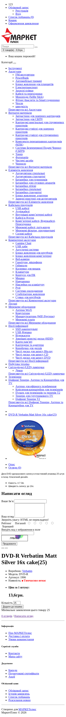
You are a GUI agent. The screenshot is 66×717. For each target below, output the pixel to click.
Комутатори (22, 313)
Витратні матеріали (20, 112)
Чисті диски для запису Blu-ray (34, 351)
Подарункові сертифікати (23, 673)
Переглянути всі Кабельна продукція (30, 236)
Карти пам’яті (23, 341)
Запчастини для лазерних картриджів (37, 115)
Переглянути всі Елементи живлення (30, 201)
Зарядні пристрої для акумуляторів (36, 198)
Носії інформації (18, 325)
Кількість (6, 602)
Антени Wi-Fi (23, 310)
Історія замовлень (19, 693)
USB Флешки (23, 332)
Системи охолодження (29, 290)
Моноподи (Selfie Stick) (29, 96)
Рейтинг (6, 523)
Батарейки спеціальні (28, 189)
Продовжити (9, 543)
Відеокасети (22, 335)
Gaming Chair (23, 243)
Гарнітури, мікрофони (28, 262)
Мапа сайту (15, 656)
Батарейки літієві (25, 185)
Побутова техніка (18, 364)
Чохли (19, 103)
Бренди (12, 670)
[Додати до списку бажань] (2, 548)
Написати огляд (23, 616)
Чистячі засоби (24, 160)
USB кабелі (22, 208)
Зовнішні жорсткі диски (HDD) (34, 338)
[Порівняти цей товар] (6, 548)
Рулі (17, 287)
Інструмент (15, 68)
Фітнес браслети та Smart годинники (37, 100)
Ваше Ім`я (7, 501)
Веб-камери (22, 259)
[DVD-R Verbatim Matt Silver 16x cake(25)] (28, 458)
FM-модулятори (24, 74)
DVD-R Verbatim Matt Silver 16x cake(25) (32, 414)
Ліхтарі (12, 303)
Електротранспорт (26, 87)
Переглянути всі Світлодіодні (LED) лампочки (36, 373)
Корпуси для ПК (25, 275)
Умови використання (21, 639)
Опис (11, 464)
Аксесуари (14, 71)
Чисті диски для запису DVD (33, 357)
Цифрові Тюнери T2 (27, 399)
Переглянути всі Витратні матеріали (30, 166)
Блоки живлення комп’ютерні (33, 255)
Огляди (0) (14, 467)
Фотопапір (21, 157)
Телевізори (14, 376)
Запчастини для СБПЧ (28, 119)
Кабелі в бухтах (24, 217)
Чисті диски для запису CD (31, 354)
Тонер (19, 154)
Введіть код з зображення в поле (20, 529)
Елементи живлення (20, 170)
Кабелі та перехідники (28, 93)
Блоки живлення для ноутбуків (34, 252)
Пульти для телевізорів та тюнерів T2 (37, 392)
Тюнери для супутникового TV (34, 395)
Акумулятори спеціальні (30, 173)
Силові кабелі (23, 233)
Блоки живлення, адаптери (31, 195)
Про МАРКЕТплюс (20, 632)
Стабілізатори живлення (30, 294)
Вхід (18, 13)
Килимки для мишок (27, 268)
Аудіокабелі (22, 211)
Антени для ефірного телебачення (35, 386)
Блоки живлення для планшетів (34, 84)
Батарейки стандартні (28, 192)
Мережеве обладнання (21, 306)
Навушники (22, 281)
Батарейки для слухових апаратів (35, 182)
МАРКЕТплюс (27, 709)
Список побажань (19, 696)
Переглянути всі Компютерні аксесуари (32, 300)
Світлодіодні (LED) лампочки (26, 367)
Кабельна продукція (20, 205)
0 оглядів (6, 616)
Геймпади (21, 265)
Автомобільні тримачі (28, 81)
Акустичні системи (27, 249)
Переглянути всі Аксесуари (25, 109)
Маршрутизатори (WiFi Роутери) (35, 316)
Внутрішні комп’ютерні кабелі (33, 214)
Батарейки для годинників (31, 179)
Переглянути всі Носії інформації (28, 360)
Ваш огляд (7, 516)
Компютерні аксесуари (22, 240)
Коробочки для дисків (28, 348)
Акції (11, 676)
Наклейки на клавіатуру (30, 284)
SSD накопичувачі (26, 329)
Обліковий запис (18, 690)
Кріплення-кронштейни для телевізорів (39, 389)
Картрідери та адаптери (29, 344)
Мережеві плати (25, 319)
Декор (19, 370)
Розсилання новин (19, 700)
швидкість (21, 106)
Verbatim (27, 570)
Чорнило (20, 163)
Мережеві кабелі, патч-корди (32, 227)
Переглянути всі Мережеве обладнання (32, 322)
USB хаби (21, 246)
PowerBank (22, 77)
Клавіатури (22, 271)
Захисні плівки (24, 90)
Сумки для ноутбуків (28, 297)
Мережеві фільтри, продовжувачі (35, 230)
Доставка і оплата (19, 636)
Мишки (20, 278)
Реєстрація (21, 10)
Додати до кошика (12, 606)
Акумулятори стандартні (30, 176)
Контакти (14, 653)
